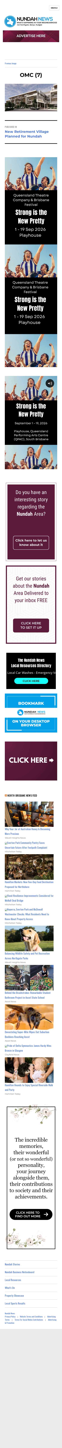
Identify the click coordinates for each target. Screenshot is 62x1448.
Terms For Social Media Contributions (29, 1319)
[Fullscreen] (54, 466)
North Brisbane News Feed (22, 795)
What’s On (10, 1288)
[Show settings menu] (48, 466)
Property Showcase (14, 1295)
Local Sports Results (15, 1303)
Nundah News (10, 1313)
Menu (54, 8)
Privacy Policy (10, 1316)
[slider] (28, 466)
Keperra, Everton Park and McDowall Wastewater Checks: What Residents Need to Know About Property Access (27, 914)
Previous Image (10, 63)
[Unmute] (42, 466)
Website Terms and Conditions (31, 1316)
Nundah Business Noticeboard (19, 1272)
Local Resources (13, 1280)
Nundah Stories (12, 1264)
